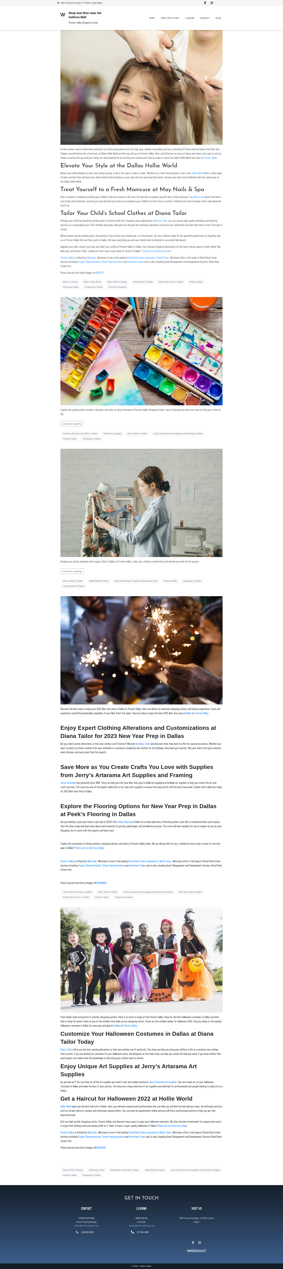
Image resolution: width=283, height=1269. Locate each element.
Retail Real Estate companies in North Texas (148, 257)
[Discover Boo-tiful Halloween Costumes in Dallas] (141, 959)
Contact (205, 18)
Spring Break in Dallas (73, 586)
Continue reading (72, 423)
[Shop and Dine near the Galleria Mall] (62, 14)
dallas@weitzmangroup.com (86, 1225)
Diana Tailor (161, 220)
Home (152, 18)
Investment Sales (136, 261)
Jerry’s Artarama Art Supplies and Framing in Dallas (178, 433)
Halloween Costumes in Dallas (124, 1170)
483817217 (99, 272)
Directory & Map (170, 18)
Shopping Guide (71, 287)
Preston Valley (210, 157)
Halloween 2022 (96, 1170)
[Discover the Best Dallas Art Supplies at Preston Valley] (141, 350)
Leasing (189, 18)
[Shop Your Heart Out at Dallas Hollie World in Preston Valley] (141, 87)
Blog (218, 18)
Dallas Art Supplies (112, 433)
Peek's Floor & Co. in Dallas (76, 897)
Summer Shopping (117, 287)
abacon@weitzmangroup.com (141, 1225)
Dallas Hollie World (92, 282)
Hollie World (197, 173)
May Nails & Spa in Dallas (171, 282)
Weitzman (91, 257)
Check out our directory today (156, 251)
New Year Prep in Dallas (190, 892)
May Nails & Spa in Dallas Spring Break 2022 (136, 581)
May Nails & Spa (196, 197)
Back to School (70, 282)
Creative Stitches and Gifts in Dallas (80, 433)
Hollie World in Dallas (143, 282)
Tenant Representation (112, 261)
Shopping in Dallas (93, 287)
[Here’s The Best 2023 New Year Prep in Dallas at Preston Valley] (141, 650)
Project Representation (89, 261)
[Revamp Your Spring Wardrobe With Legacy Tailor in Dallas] (141, 502)
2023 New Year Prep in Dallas (77, 892)
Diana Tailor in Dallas (117, 282)
